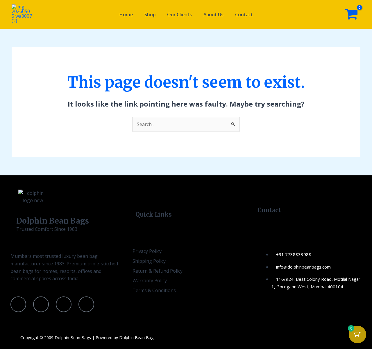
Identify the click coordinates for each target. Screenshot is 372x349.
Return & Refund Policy (158, 271)
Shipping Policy (149, 261)
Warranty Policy (150, 280)
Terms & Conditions (154, 290)
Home (126, 14)
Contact (244, 14)
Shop (149, 14)
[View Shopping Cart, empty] (351, 14)
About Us (213, 14)
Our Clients (179, 14)
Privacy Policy (147, 251)
